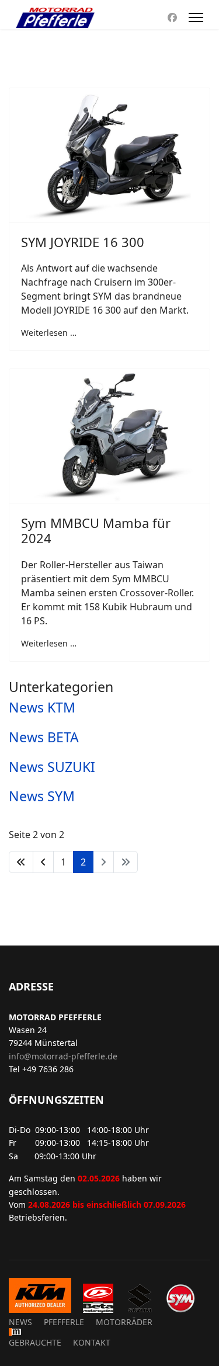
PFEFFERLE (64, 1321)
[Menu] (196, 17)
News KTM (42, 707)
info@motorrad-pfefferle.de (63, 1056)
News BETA (44, 737)
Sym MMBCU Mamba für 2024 (96, 530)
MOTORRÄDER (124, 1321)
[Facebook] (172, 17)
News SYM (42, 796)
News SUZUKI (52, 766)
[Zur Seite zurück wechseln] (43, 862)
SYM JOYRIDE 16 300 (82, 242)
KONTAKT (91, 1342)
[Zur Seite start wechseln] (21, 862)
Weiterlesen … (49, 332)
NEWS (20, 1321)
